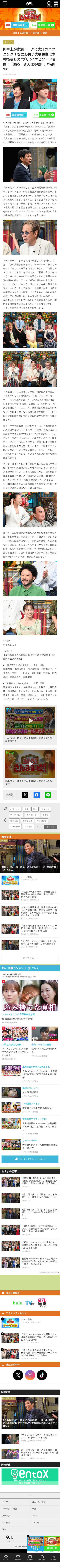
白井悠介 (28, 826)
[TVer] (17, 25)
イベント (36, 1523)
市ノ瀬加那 (42, 821)
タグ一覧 (50, 827)
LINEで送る (48, 795)
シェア (37, 795)
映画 (34, 1509)
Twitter (18, 1375)
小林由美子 (15, 826)
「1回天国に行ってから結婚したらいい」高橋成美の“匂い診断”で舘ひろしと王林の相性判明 (39, 1228)
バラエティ (15, 809)
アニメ (35, 1516)
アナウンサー (32, 815)
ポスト (25, 795)
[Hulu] (43, 25)
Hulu (44, 115)
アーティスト (16, 815)
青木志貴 (14, 821)
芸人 (35, 809)
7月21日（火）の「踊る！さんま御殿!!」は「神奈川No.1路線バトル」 (39, 1195)
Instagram (30, 1375)
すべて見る (29, 958)
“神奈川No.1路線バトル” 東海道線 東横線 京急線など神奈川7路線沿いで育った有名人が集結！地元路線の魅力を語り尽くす (39, 1181)
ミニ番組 (6, 1523)
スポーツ (6, 1516)
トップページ (10, 1541)
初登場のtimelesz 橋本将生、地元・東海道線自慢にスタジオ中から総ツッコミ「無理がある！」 (40, 1261)
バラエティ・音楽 (9, 1509)
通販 (4, 1529)
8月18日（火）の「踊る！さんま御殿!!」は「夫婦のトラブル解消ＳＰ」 (39, 1212)
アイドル (45, 809)
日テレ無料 (42, 1303)
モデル (46, 815)
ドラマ (5, 1502)
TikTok (42, 1375)
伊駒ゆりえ (27, 821)
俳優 (26, 809)
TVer (16, 115)
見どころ (8, 42)
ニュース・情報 (38, 1502)
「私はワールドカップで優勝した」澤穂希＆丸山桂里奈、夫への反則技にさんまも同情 (39, 1245)
